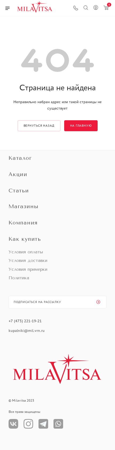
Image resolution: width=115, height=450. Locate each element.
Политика (19, 277)
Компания (23, 223)
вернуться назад (39, 125)
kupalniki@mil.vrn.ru (27, 330)
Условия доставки (28, 260)
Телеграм (43, 424)
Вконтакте (13, 424)
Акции (18, 174)
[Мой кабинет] (95, 8)
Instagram (28, 424)
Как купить (25, 239)
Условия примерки (28, 269)
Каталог (20, 158)
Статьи (19, 191)
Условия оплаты (26, 251)
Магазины (23, 206)
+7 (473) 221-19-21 (25, 321)
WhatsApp (58, 424)
